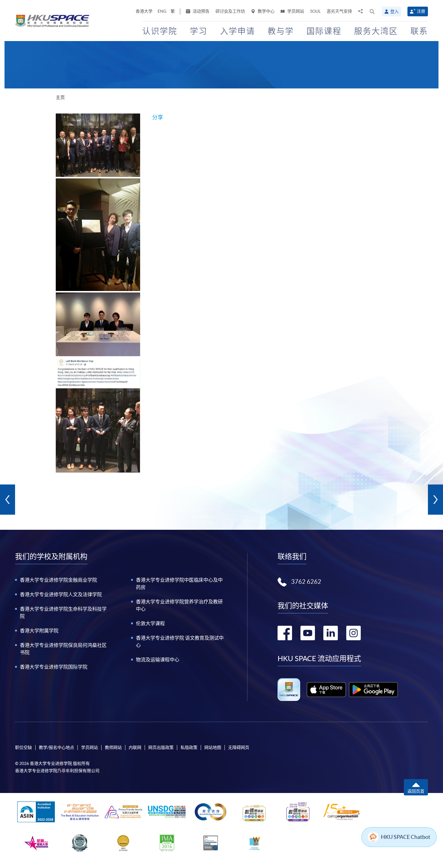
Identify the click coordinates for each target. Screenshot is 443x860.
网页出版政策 (161, 747)
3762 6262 (306, 581)
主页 (60, 97)
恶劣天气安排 (339, 11)
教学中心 (266, 11)
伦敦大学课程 (150, 623)
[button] (372, 11)
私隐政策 (189, 747)
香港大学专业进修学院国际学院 (53, 667)
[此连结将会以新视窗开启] (326, 689)
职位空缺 (23, 747)
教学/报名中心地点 (56, 747)
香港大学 (144, 11)
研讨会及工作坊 (230, 11)
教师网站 (113, 747)
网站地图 (212, 747)
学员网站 (295, 11)
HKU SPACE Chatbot (405, 837)
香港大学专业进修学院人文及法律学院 (61, 594)
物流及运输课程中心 (157, 659)
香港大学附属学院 (39, 630)
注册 (421, 11)
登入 (394, 11)
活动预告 (200, 11)
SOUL (315, 11)
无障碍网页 (238, 747)
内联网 (135, 747)
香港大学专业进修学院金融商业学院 (58, 580)
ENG (162, 11)
